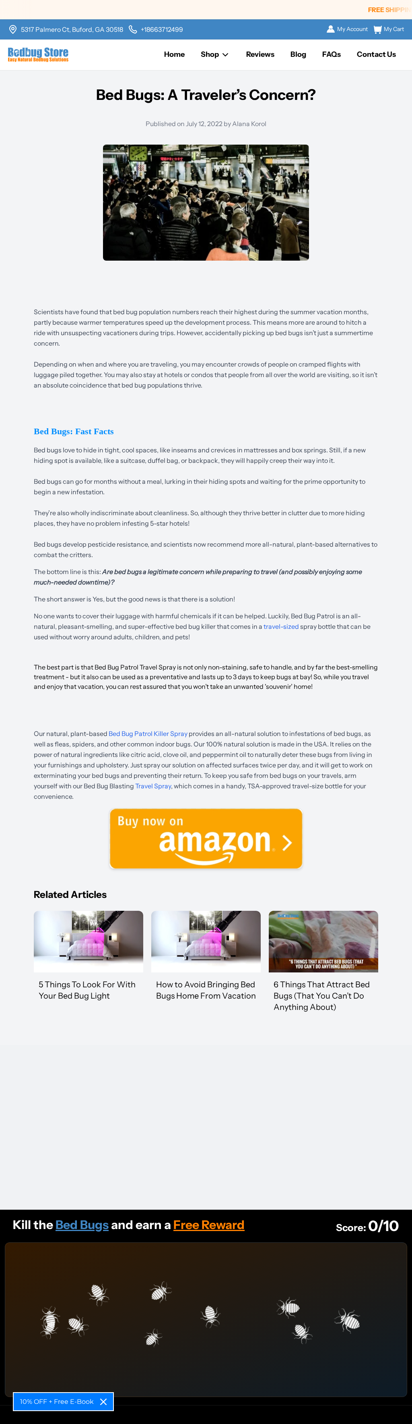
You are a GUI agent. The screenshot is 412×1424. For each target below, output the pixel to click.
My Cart (394, 29)
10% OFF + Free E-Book (57, 1401)
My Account (352, 29)
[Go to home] (38, 54)
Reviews (260, 54)
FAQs (331, 54)
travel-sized (281, 626)
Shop (210, 54)
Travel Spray (153, 786)
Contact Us (376, 54)
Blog (298, 54)
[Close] (103, 1402)
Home (174, 54)
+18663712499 (162, 29)
